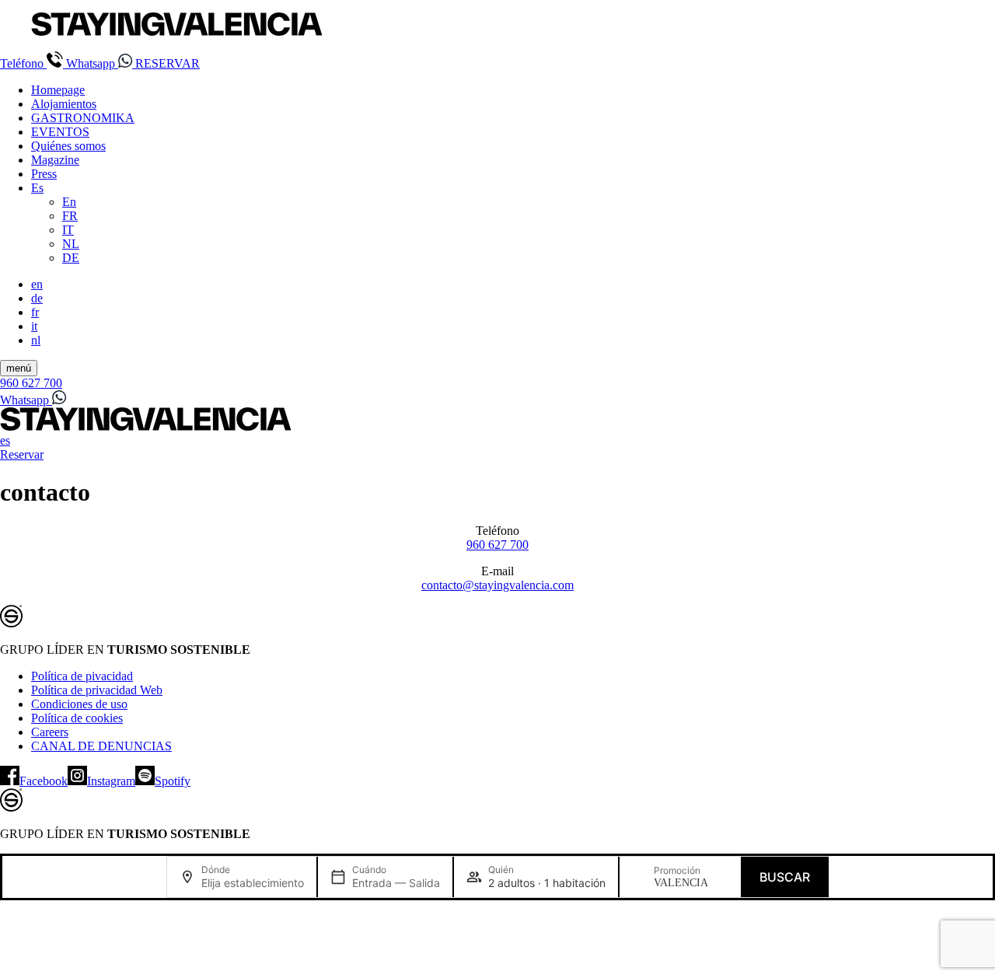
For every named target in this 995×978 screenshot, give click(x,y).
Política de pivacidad (82, 676)
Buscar (784, 877)
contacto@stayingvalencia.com (497, 585)
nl (35, 340)
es (5, 440)
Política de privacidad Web (96, 690)
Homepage (58, 89)
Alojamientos (63, 103)
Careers (49, 732)
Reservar (22, 454)
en (37, 284)
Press (44, 173)
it (34, 326)
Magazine (55, 159)
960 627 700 (497, 544)
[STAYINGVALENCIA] (146, 426)
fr (35, 312)
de (37, 298)
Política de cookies (77, 718)
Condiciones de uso (79, 704)
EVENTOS (60, 131)
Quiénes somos (68, 145)
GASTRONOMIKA (82, 117)
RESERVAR (167, 63)
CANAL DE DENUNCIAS (101, 746)
